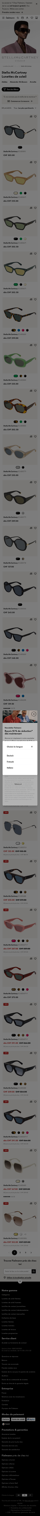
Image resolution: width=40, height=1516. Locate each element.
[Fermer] (32, 746)
